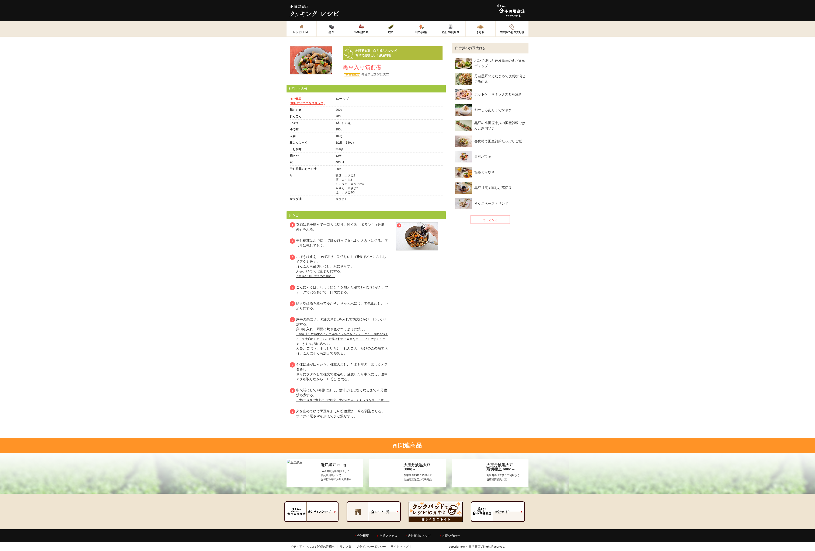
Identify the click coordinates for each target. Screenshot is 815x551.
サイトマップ (399, 546)
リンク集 (345, 546)
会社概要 (363, 535)
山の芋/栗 (421, 32)
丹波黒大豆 (368, 74)
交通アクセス (388, 535)
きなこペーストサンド (491, 203)
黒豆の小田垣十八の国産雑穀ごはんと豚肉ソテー (499, 125)
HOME (301, 32)
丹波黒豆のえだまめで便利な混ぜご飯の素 (499, 78)
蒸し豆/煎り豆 (450, 32)
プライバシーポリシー (371, 546)
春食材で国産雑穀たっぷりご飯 (498, 141)
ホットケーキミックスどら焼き (498, 94)
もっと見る (490, 220)
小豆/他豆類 (361, 32)
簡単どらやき (484, 172)
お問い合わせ (451, 535)
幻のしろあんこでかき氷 (493, 110)
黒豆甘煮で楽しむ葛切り (493, 188)
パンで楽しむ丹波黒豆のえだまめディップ (499, 63)
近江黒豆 (383, 74)
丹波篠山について (420, 535)
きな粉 (480, 32)
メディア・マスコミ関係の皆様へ (312, 546)
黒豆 (331, 32)
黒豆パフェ (482, 156)
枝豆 (391, 32)
